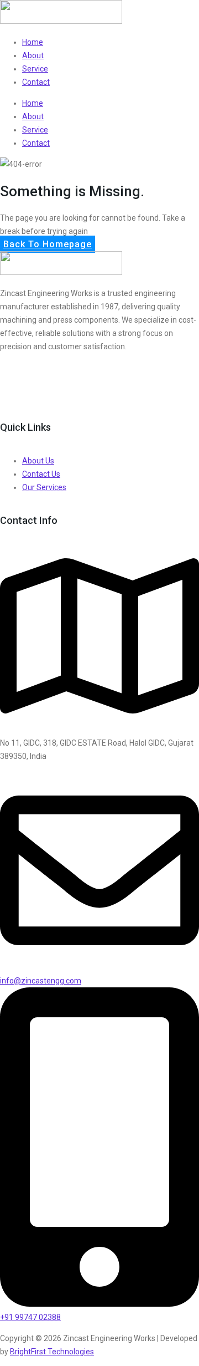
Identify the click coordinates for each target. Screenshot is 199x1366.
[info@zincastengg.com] (99, 967)
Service (35, 68)
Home (32, 42)
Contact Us (41, 474)
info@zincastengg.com (40, 980)
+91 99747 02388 (30, 1317)
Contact (36, 82)
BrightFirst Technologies (52, 1351)
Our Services (44, 487)
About (33, 55)
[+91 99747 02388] (99, 1303)
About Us (38, 460)
